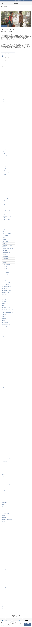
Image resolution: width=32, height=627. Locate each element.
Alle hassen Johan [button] (5, 256)
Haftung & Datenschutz (13, 616)
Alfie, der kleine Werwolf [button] (6, 212)
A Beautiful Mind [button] (4, 71)
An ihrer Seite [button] (4, 364)
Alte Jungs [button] (3, 320)
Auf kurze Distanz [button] (5, 558)
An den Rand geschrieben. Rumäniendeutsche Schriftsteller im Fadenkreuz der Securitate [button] (7, 361)
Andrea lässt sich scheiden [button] (6, 378)
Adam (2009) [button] (4, 166)
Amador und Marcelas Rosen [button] (6, 342)
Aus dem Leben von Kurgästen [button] (7, 576)
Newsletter (13, 615)
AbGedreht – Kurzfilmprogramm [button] (7, 141)
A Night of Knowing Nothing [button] (6, 99)
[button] (2, 3)
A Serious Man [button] (4, 112)
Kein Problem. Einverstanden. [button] (27, 624)
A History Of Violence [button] (5, 90)
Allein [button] (3, 260)
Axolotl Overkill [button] (4, 604)
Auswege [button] (3, 593)
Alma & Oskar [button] (4, 294)
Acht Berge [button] (3, 158)
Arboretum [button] (3, 451)
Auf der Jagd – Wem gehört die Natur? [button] (8, 543)
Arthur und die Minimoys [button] (6, 484)
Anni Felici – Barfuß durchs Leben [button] (7, 408)
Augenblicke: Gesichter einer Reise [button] (7, 572)
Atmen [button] (3, 508)
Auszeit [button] (3, 595)
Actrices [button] (3, 162)
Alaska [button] (3, 202)
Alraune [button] (3, 305)
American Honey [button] (4, 348)
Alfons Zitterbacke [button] (5, 214)
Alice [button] (2, 221)
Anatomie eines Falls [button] (5, 366)
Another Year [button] (4, 419)
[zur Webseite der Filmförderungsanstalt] (27, 621)
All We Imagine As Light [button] (6, 252)
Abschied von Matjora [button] (5, 145)
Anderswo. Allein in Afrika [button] (6, 376)
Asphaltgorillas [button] (4, 490)
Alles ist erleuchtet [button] (5, 274)
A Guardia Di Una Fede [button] (5, 84)
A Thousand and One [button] (5, 120)
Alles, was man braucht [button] (5, 292)
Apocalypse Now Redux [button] (5, 438)
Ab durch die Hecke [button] (5, 137)
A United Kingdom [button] (5, 122)
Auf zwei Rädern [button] (4, 563)
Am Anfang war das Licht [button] (6, 328)
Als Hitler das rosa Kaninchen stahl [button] (7, 312)
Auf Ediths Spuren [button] (5, 554)
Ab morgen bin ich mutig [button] (6, 139)
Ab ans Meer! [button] (4, 135)
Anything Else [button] (4, 434)
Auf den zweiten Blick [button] (5, 535)
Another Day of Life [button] (5, 415)
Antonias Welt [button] (4, 432)
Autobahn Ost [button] (4, 597)
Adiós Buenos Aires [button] (5, 177)
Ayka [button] (2, 606)
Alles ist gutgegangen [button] (5, 278)
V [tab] (5, 61)
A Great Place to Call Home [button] (6, 82)
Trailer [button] (5, 25)
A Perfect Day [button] (4, 103)
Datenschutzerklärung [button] (10, 625)
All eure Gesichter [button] (5, 235)
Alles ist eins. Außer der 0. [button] (6, 272)
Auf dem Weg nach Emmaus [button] (6, 531)
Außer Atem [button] (4, 591)
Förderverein (18, 615)
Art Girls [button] (3, 476)
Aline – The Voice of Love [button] (6, 229)
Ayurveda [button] (3, 608)
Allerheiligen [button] (4, 262)
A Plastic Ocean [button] (4, 105)
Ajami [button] (3, 194)
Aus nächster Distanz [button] (5, 584)
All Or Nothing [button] (4, 243)
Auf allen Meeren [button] (4, 517)
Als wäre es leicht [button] (5, 314)
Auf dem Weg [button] (4, 529)
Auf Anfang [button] (4, 521)
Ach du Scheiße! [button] (4, 153)
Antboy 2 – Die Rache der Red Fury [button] (7, 421)
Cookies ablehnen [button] (21, 624)
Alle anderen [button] (4, 254)
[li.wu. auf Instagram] (28, 0)
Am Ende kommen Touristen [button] (6, 334)
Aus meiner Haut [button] (4, 582)
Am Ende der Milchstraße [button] (6, 330)
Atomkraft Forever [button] (5, 510)
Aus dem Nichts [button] (4, 578)
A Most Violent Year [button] (5, 97)
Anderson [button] (3, 372)
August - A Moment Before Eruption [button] (7, 574)
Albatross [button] (3, 206)
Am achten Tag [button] (4, 326)
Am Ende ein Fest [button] (5, 332)
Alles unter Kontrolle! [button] (5, 284)
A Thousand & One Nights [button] (6, 118)
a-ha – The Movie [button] (4, 131)
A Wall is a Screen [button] (5, 124)
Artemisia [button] (3, 480)
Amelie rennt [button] (4, 344)
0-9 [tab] (5, 63)
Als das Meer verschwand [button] (6, 307)
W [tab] (8, 61)
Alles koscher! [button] (4, 280)
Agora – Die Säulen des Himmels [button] (7, 190)
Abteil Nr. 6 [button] (3, 151)
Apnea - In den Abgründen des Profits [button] (8, 436)
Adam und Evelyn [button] (5, 168)
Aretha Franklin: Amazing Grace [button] (7, 463)
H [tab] (8, 57)
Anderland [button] (3, 368)
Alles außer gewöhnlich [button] (6, 268)
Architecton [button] (4, 453)
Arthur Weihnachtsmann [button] (6, 486)
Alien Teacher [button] (4, 225)
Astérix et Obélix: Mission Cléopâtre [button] (7, 492)
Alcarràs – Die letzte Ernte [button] (6, 208)
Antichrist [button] (3, 425)
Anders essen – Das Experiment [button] (7, 370)
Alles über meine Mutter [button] (6, 282)
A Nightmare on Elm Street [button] (6, 101)
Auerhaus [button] (3, 515)
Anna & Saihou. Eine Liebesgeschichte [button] (8, 393)
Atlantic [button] (3, 504)
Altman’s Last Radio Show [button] (6, 324)
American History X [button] (5, 346)
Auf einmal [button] (3, 556)
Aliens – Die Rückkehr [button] (5, 227)
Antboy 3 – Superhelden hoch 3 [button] (7, 423)
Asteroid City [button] (4, 494)
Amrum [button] (3, 355)
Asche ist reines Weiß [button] (5, 488)
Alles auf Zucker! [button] (4, 266)
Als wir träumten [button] (4, 318)
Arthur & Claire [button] (4, 482)
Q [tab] (5, 60)
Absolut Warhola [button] (4, 147)
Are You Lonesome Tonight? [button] (6, 458)
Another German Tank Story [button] (6, 417)
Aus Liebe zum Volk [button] (5, 580)
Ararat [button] (3, 445)
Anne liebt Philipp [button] (5, 404)
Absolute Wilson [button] (4, 149)
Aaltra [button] (3, 133)
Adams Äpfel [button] (4, 170)
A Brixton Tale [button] (4, 75)
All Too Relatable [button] (4, 250)
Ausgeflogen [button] (4, 589)
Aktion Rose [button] (4, 200)
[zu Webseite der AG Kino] (4, 621)
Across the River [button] (4, 160)
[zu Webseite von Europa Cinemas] (12, 621)
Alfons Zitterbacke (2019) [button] (6, 219)
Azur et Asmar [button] (4, 610)
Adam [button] (3, 164)
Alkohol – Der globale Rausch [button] (7, 233)
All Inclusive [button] (4, 237)
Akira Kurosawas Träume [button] (6, 198)
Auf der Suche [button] (4, 545)
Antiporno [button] (3, 430)
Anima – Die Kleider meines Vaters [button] (7, 391)
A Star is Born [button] (4, 116)
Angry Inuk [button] (3, 387)
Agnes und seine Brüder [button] (6, 188)
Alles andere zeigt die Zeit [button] (6, 264)
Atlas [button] (3, 506)
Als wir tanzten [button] (4, 316)
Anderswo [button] (3, 374)
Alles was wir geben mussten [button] (6, 290)
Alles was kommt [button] (4, 288)
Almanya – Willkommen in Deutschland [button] (8, 296)
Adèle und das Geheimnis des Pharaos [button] (8, 172)
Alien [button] (3, 223)
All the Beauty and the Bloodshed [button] (7, 248)
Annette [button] (3, 406)
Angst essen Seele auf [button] (5, 389)
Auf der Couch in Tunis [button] (5, 539)
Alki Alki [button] (3, 231)
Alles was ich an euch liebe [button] (6, 286)
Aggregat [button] (3, 186)
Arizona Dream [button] (4, 465)
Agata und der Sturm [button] (5, 184)
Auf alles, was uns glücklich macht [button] (7, 519)
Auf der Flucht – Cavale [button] (5, 541)
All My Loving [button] (4, 239)
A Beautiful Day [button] (4, 69)
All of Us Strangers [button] (5, 241)
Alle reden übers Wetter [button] (5, 258)
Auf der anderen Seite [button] (5, 537)
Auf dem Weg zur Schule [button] (6, 533)
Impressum (20, 616)
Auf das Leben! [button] (4, 527)
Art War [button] (3, 478)
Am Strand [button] (3, 340)
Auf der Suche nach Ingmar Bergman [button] (8, 552)
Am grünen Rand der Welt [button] (6, 336)
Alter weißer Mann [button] (5, 322)
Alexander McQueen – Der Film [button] (7, 210)
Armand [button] (3, 469)
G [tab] (5, 57)
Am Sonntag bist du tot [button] (5, 338)
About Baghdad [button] (4, 143)
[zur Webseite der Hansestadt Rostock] (19, 621)
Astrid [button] (3, 496)
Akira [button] (3, 196)
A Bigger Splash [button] (4, 73)
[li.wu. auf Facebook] (26, 0)
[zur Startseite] (16, 3)
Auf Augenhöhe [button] (4, 525)
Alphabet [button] (3, 303)
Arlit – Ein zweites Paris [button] (5, 467)
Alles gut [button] (3, 270)
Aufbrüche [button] (3, 565)
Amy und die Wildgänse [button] (6, 357)
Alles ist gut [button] (4, 276)
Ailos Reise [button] (3, 192)
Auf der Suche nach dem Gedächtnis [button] (8, 550)
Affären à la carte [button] (4, 182)
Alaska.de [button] (3, 204)
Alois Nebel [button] (4, 301)
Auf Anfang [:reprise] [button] (5, 523)
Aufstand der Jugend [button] (5, 567)
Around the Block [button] (5, 471)
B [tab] (5, 56)
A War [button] (3, 126)
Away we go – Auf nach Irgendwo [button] (7, 602)
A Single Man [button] (4, 114)
